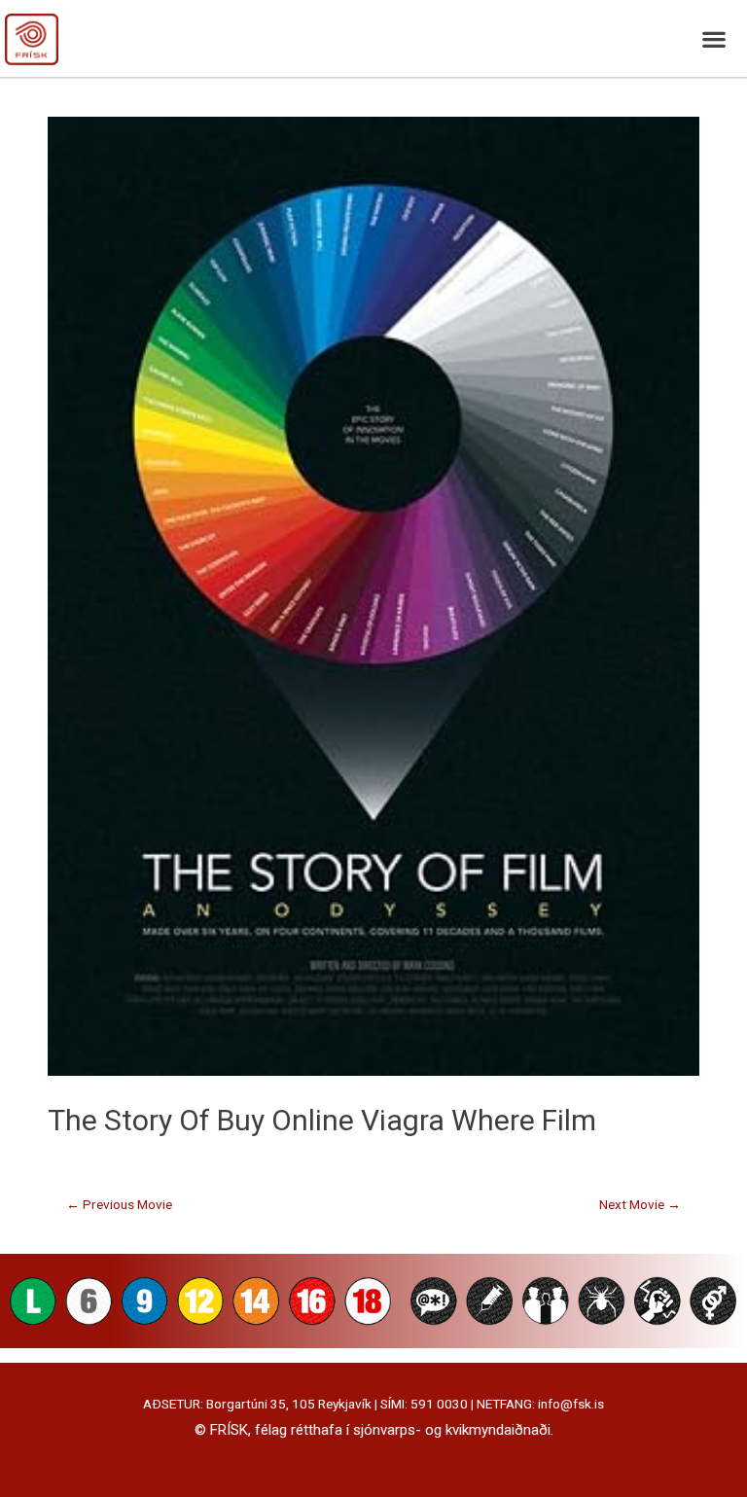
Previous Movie (119, 1204)
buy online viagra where (376, 1120)
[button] (713, 38)
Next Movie (640, 1204)
